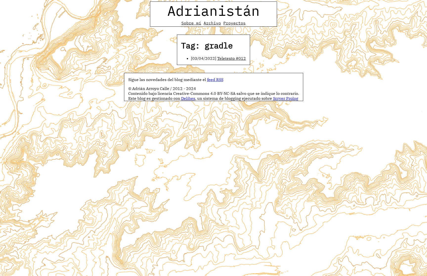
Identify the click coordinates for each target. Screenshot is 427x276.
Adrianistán (213, 11)
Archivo (212, 23)
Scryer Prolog (285, 98)
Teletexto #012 (231, 58)
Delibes (188, 98)
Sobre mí (191, 23)
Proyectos (234, 23)
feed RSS (215, 79)
